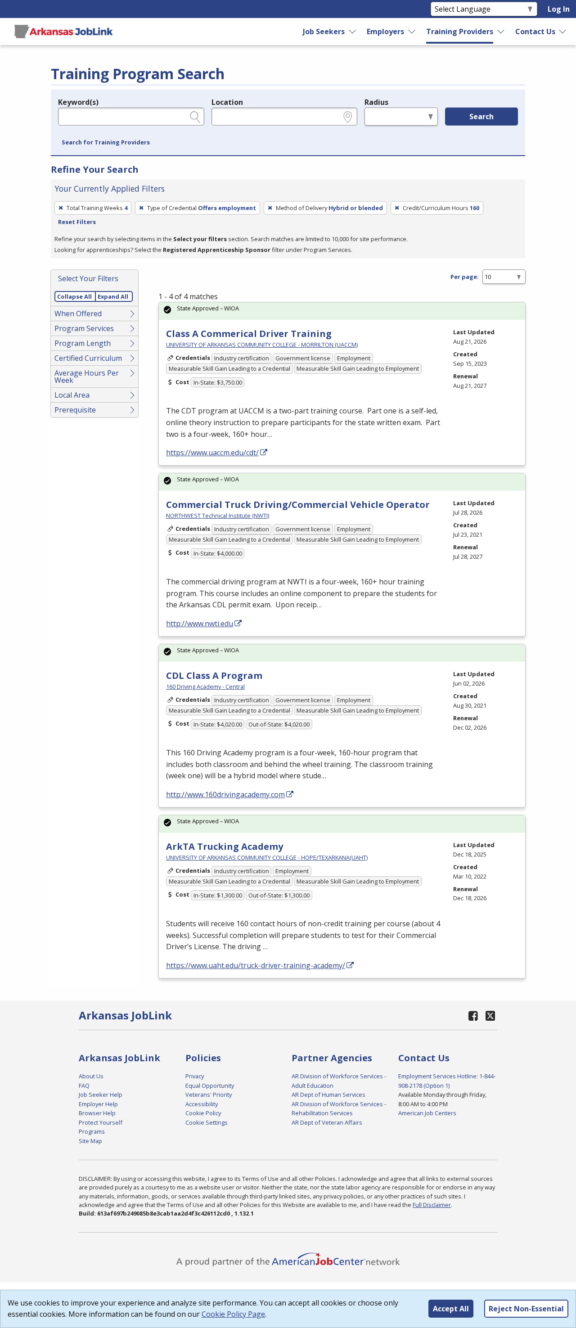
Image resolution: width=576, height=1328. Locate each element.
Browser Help (97, 1113)
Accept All (451, 1309)
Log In (559, 9)
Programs (92, 1131)
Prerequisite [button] (75, 410)
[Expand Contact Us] (563, 31)
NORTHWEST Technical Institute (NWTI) (217, 515)
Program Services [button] (84, 328)
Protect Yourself (100, 1122)
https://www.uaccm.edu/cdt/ (212, 453)
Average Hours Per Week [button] (86, 376)
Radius (376, 102)
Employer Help (98, 1104)
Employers (385, 31)
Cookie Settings (206, 1122)
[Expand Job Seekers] (353, 31)
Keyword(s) (78, 102)
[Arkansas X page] (490, 1015)
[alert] (342, 311)
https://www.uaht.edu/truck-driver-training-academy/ (255, 965)
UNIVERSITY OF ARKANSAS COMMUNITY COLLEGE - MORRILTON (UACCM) (262, 345)
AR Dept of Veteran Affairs (327, 1122)
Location (227, 102)
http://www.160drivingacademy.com (225, 794)
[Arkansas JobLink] (63, 31)
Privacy (194, 1076)
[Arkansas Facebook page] (473, 1015)
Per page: (464, 277)
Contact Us (535, 31)
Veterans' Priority (208, 1094)
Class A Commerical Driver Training (249, 334)
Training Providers (459, 31)
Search (481, 116)
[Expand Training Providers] (501, 31)
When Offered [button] (78, 314)
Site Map (90, 1141)
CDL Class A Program (214, 675)
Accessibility (201, 1104)
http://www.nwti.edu (199, 623)
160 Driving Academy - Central (205, 686)
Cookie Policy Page (233, 1314)
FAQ (84, 1085)
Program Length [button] (82, 343)
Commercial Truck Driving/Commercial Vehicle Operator (298, 504)
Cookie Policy (203, 1113)
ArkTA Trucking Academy (224, 846)
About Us (91, 1076)
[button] (105, 142)
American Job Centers (427, 1113)
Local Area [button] (72, 395)
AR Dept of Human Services (328, 1094)
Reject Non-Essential (526, 1309)
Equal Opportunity (209, 1085)
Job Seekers (324, 31)
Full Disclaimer (432, 1205)
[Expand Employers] (412, 31)
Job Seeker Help (100, 1094)
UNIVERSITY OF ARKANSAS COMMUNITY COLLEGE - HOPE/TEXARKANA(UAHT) (267, 857)
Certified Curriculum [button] (88, 358)
